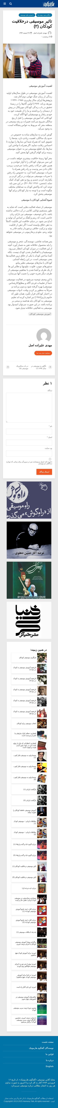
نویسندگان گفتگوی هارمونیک (41, 1048)
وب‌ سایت (48, 448)
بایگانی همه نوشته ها (44, 15)
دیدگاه (50, 390)
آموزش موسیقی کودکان (40, 314)
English (50, 1066)
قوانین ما (50, 1054)
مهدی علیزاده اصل (40, 33)
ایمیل (49, 437)
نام (50, 426)
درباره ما (50, 1060)
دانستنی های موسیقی (27, 15)
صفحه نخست (48, 1042)
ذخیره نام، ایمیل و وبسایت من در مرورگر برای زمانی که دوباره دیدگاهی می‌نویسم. (29, 462)
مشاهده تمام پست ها (43, 353)
